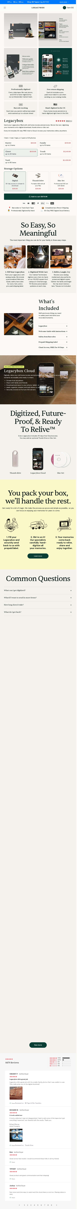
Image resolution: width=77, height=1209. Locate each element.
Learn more (38, 556)
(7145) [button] (59, 1058)
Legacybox (43, 326)
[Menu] (5, 7)
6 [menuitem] (41, 1205)
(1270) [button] (59, 1060)
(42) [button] (59, 1065)
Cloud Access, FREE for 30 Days (51, 347)
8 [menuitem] (48, 1205)
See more (38, 1045)
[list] (38, 1094)
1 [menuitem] (24, 1205)
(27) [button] (59, 1062)
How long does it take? (14, 605)
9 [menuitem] (51, 1205)
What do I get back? (12, 612)
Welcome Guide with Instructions (52, 331)
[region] (38, 533)
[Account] (64, 7)
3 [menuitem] (30, 1205)
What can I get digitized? (15, 590)
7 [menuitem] (44, 1205)
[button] (12, 1103)
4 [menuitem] (34, 1205)
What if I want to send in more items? (20, 598)
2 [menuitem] (27, 1205)
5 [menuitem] (37, 1205)
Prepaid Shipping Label (48, 342)
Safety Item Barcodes (47, 337)
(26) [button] (59, 1063)
